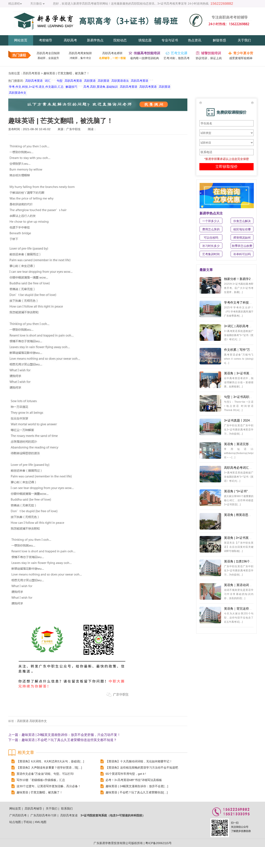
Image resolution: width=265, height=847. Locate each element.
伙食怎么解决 (242, 221)
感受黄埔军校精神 (240, 58)
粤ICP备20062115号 (158, 843)
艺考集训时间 (211, 254)
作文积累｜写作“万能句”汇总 (243, 349)
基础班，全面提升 (48, 58)
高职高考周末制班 (80, 53)
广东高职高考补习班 (43, 815)
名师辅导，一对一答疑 (112, 58)
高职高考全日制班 (48, 53)
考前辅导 (45, 40)
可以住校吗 (211, 237)
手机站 (27, 822)
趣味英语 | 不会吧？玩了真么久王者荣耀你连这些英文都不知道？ (69, 740)
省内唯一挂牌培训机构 (144, 58)
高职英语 (90, 80)
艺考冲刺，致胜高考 (177, 58)
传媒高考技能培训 (147, 53)
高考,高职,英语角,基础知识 (100, 86)
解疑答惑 (219, 40)
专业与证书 (169, 40)
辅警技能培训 (211, 53)
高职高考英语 (31, 73)
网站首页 (20, 40)
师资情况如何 (242, 237)
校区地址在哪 (242, 229)
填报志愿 (145, 40)
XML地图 (40, 822)
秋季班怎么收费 (242, 245)
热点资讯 (194, 40)
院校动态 (120, 40)
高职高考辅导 (33, 808)
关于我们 (244, 40)
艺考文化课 (179, 53)
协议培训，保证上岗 (209, 58)
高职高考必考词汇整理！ (241, 467)
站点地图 (15, 822)
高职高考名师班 (112, 53)
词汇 (48, 80)
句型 (60, 80)
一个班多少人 (211, 221)
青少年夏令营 (243, 53)
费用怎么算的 (211, 229)
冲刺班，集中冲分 (80, 58)
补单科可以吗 (242, 254)
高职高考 (70, 40)
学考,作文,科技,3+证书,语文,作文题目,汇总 (36, 86)
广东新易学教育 (104, 843)
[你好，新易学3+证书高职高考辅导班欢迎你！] (132, 33)
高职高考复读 (69, 815)
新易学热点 (95, 40)
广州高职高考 (18, 815)
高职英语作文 (17, 92)
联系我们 (67, 808)
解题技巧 (71, 86)
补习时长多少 (211, 245)
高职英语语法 (120, 80)
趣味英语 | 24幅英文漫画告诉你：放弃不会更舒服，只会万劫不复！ (71, 734)
